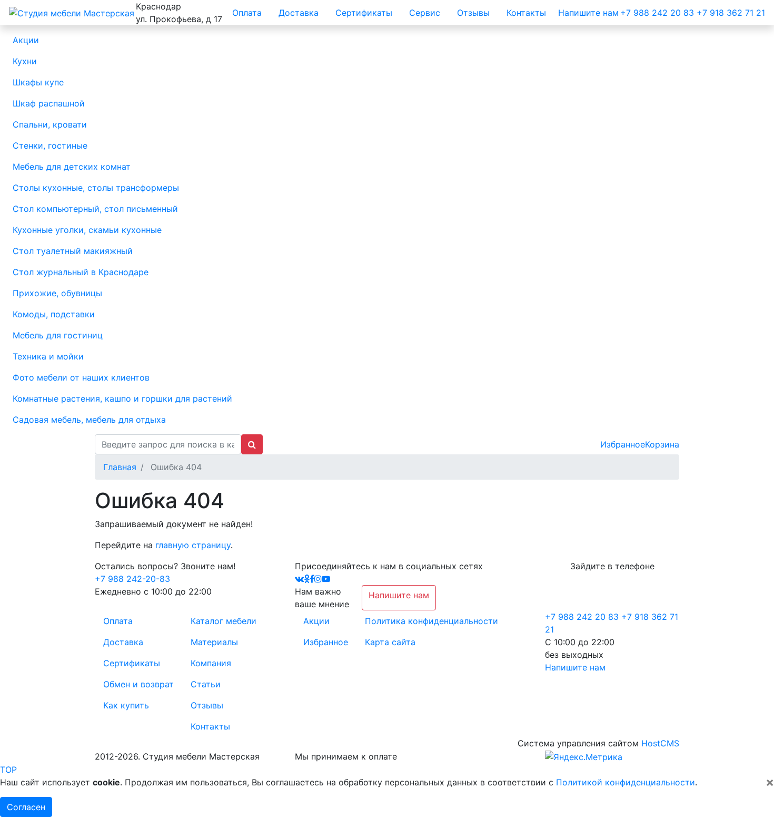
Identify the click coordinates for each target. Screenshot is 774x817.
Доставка (123, 642)
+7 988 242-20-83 (132, 578)
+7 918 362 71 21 (731, 12)
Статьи (206, 684)
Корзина (662, 444)
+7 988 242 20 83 (657, 12)
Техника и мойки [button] (48, 356)
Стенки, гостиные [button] (50, 145)
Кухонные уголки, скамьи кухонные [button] (87, 230)
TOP (8, 769)
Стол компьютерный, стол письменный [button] (95, 208)
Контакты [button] (526, 12)
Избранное (622, 444)
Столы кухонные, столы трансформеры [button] (96, 187)
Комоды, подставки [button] (54, 314)
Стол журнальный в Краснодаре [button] (80, 272)
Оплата (118, 621)
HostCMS (660, 743)
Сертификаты (131, 663)
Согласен (26, 807)
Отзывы (207, 705)
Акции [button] (26, 40)
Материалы (214, 642)
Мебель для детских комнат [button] (72, 166)
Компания (211, 663)
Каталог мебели (223, 621)
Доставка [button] (299, 12)
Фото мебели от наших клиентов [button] (81, 377)
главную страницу (193, 545)
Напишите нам (588, 12)
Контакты (210, 726)
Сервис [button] (424, 12)
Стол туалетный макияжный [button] (73, 251)
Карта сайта (390, 642)
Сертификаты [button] (363, 12)
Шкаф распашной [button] (49, 103)
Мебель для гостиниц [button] (58, 335)
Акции (316, 621)
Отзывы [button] (473, 12)
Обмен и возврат (138, 684)
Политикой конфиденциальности (625, 782)
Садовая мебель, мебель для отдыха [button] (89, 419)
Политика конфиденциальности (431, 621)
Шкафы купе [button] (38, 82)
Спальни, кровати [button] (50, 124)
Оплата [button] (247, 12)
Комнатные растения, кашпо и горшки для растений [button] (122, 398)
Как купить (126, 705)
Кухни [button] (25, 61)
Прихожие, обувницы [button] (57, 293)
